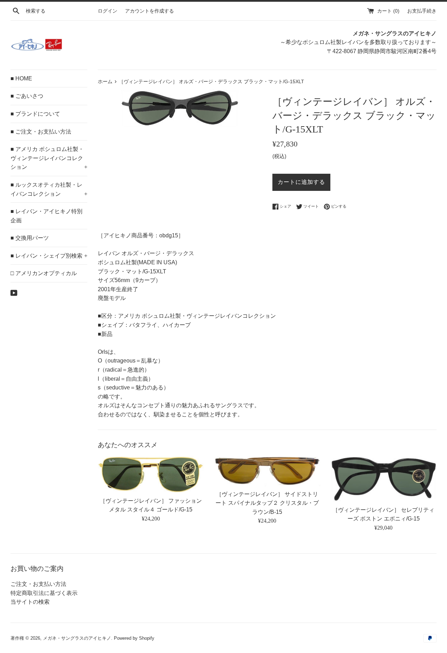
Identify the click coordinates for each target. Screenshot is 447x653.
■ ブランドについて (35, 114)
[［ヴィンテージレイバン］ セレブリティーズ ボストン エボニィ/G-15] (384, 479)
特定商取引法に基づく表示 (44, 593)
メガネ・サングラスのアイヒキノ (77, 638)
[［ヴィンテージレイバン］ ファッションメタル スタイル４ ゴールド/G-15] (151, 474)
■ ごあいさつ (26, 96)
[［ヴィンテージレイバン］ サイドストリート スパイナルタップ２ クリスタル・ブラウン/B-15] (267, 471)
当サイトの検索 (30, 602)
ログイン (107, 11)
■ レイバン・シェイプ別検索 (48, 256)
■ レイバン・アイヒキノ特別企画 (46, 215)
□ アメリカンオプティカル (43, 273)
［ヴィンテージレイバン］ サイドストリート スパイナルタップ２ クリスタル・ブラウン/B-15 (267, 503)
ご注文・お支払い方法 (38, 584)
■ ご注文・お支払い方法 (40, 132)
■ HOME (21, 78)
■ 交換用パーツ (29, 238)
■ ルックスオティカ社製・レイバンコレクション (48, 189)
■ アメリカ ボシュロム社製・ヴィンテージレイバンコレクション (48, 158)
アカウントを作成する (149, 11)
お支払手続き (422, 11)
